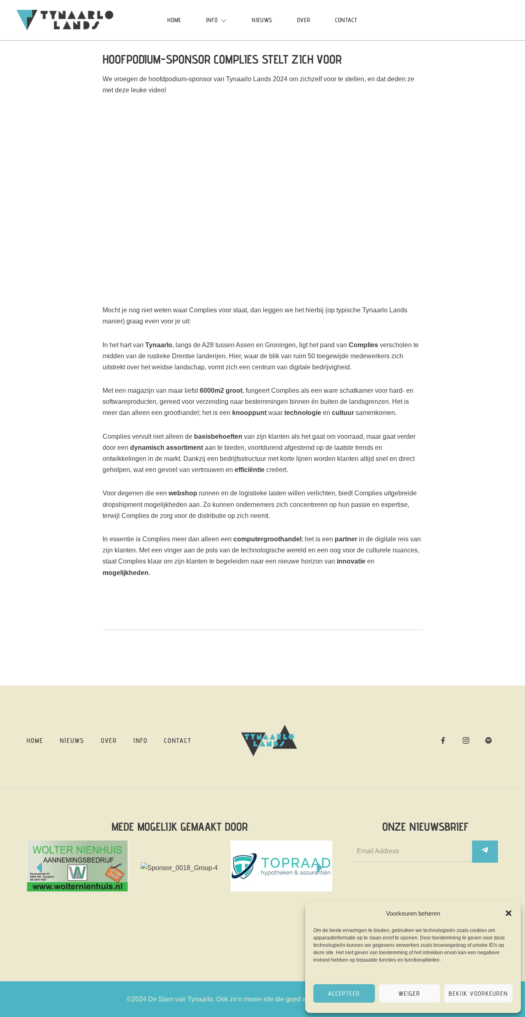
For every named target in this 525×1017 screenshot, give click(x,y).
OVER (303, 19)
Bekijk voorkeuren (478, 993)
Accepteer (344, 993)
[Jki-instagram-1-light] (466, 740)
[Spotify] (488, 740)
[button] (508, 913)
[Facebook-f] (443, 740)
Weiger (409, 993)
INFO (212, 19)
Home (174, 19)
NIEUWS (262, 19)
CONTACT (346, 19)
